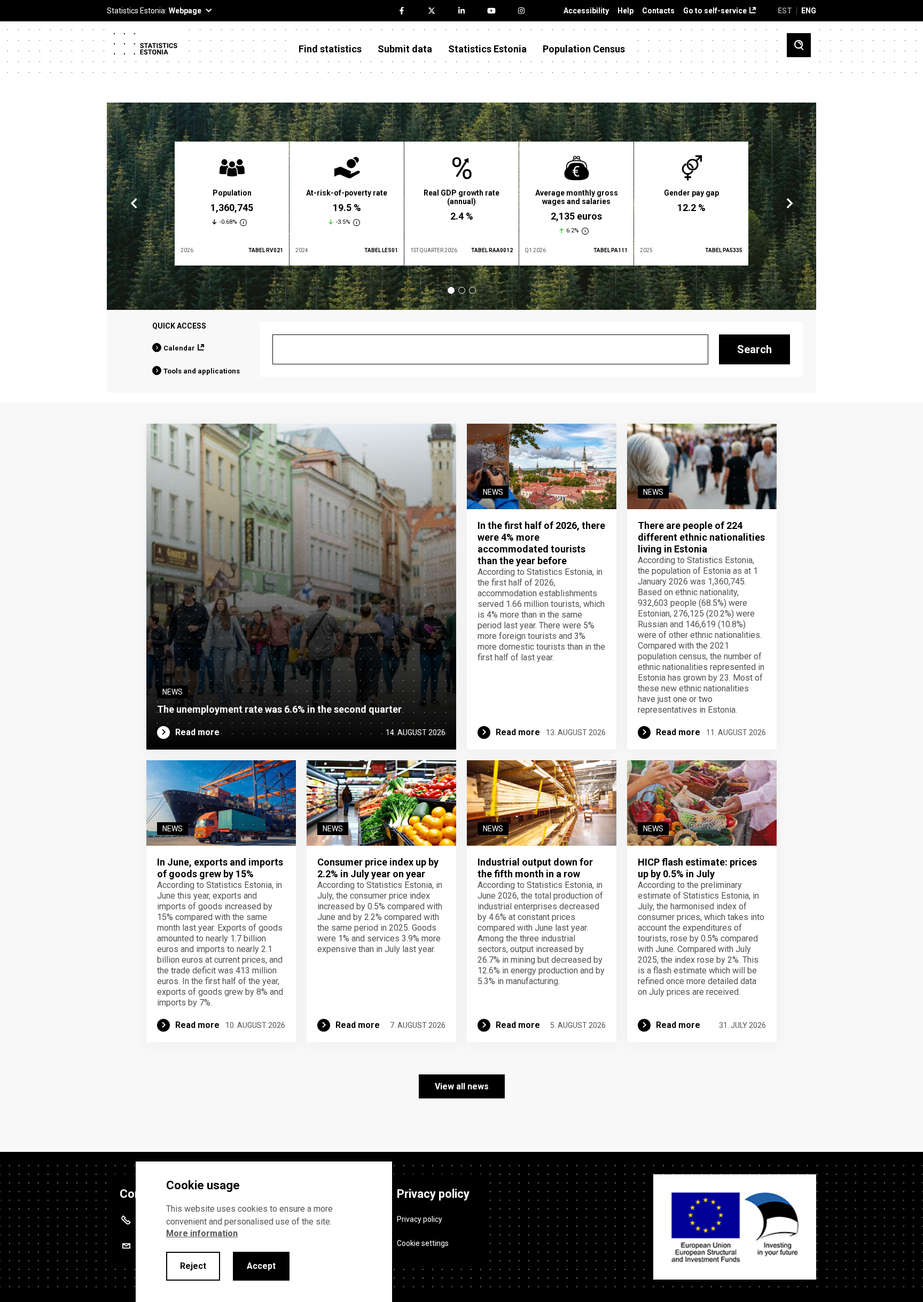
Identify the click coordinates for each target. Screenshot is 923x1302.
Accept (261, 1266)
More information (202, 1233)
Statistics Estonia (487, 49)
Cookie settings (423, 1243)
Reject (193, 1266)
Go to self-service (715, 11)
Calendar (179, 348)
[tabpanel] (232, 204)
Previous (134, 203)
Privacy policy (419, 1219)
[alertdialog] (264, 1231)
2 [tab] (461, 290)
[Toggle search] (798, 45)
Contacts (658, 11)
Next (789, 203)
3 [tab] (472, 290)
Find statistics (330, 49)
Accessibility (586, 11)
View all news (462, 1086)
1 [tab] (451, 290)
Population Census (584, 49)
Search (754, 349)
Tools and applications (201, 371)
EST (785, 10)
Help (625, 11)
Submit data (405, 49)
